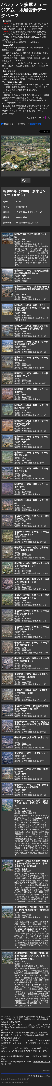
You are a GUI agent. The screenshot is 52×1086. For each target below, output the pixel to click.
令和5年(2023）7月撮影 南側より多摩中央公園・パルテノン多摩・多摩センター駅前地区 (31, 956)
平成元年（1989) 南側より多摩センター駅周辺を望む (31, 548)
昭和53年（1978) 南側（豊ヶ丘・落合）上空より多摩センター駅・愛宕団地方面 (31, 308)
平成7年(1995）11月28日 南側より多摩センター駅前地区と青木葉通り (31, 723)
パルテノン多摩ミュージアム (38, 1076)
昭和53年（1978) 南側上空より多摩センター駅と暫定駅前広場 (31, 327)
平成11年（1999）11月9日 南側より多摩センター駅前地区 (31, 786)
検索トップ (9, 124)
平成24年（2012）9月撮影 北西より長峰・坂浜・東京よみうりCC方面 (31, 803)
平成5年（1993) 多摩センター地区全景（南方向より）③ (31, 580)
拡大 (27, 180)
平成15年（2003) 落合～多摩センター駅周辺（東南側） (31, 675)
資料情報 (21, 124)
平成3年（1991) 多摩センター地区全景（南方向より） (31, 533)
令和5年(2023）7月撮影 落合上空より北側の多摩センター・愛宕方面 (31, 908)
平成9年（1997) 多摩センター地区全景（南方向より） (31, 643)
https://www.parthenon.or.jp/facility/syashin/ (23, 1027)
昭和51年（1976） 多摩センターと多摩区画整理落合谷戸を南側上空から (32, 289)
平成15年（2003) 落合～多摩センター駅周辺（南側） (31, 691)
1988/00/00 (21, 207)
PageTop (47, 1070)
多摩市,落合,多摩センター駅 (29, 212)
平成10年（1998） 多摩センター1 (31, 753)
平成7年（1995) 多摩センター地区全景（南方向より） (31, 612)
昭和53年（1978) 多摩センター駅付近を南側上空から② (31, 343)
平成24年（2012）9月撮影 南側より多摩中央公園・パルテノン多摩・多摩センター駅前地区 (31, 863)
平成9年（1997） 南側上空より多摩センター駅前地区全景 (31, 707)
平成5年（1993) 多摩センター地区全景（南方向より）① (31, 564)
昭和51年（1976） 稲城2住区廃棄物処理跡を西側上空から (31, 272)
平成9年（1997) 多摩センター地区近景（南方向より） (31, 659)
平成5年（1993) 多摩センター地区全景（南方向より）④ (31, 596)
